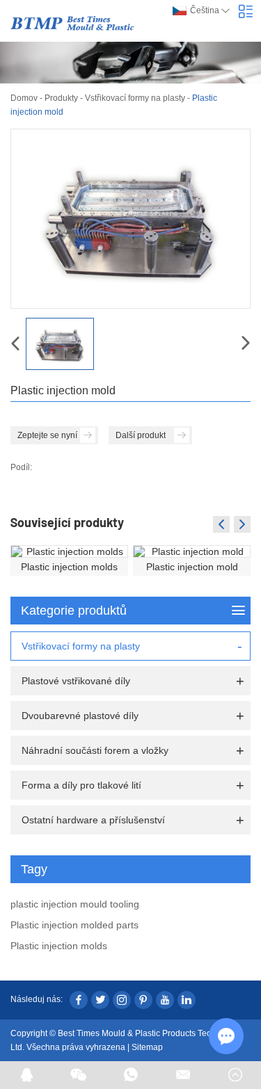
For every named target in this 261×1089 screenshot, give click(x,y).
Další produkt (141, 435)
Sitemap (147, 1047)
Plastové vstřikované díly (76, 680)
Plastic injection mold (192, 566)
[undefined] (130, 218)
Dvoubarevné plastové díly (80, 715)
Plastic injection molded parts (74, 924)
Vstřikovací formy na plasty (135, 98)
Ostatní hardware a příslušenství (93, 819)
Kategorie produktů (74, 611)
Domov (24, 98)
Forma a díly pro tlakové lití (81, 785)
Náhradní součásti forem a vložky (95, 750)
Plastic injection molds (69, 566)
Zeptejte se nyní (47, 435)
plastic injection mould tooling (74, 904)
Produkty (61, 98)
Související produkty (67, 522)
